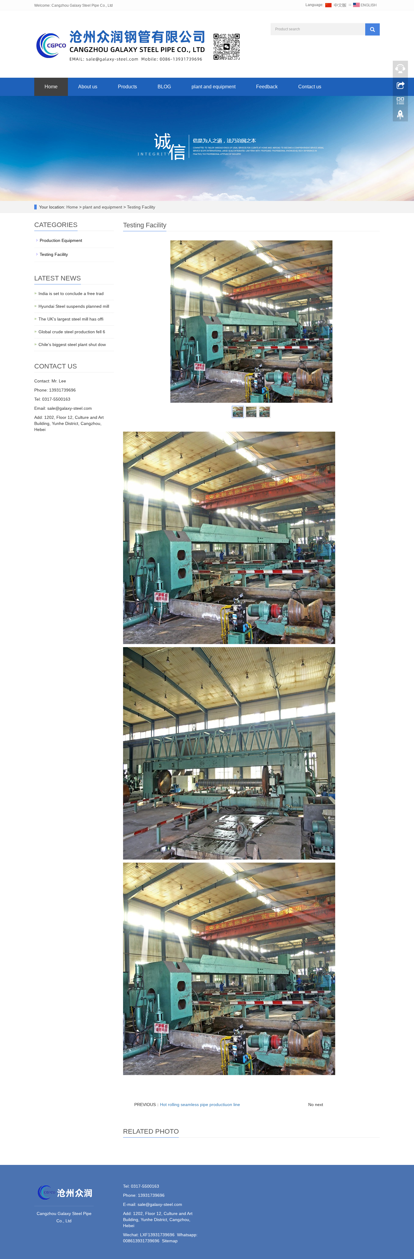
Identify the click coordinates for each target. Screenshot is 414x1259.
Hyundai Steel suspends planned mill (73, 306)
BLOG (164, 86)
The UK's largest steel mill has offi (70, 319)
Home (51, 86)
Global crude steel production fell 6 (71, 331)
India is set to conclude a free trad (71, 293)
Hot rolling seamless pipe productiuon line (200, 1104)
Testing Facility (140, 207)
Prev (178, 321)
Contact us (309, 86)
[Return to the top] (400, 116)
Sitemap (170, 1240)
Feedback (267, 86)
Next (324, 321)
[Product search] (372, 29)
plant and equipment (213, 86)
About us (87, 86)
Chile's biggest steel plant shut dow (72, 344)
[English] (365, 5)
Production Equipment (61, 240)
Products (127, 86)
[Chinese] (336, 5)
